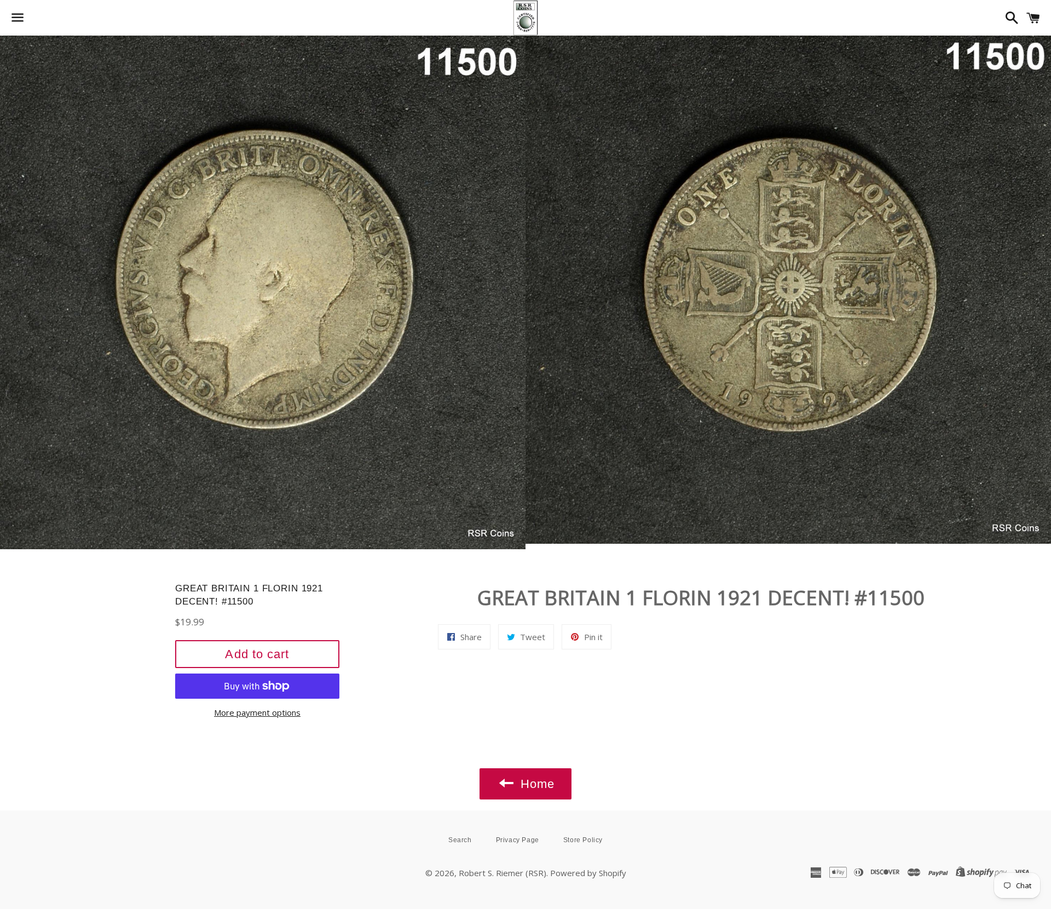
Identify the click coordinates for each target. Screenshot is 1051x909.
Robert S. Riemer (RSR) (502, 872)
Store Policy (583, 840)
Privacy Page (517, 840)
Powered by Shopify (588, 872)
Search (460, 840)
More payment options (257, 712)
